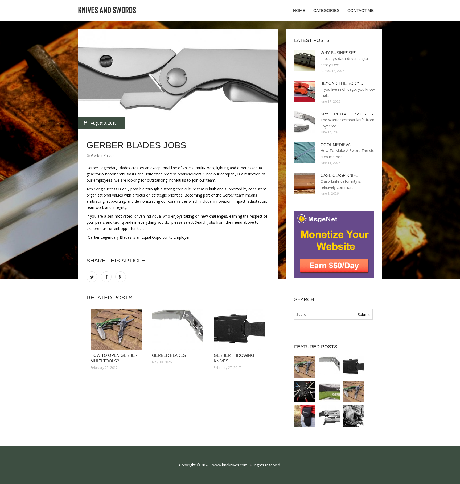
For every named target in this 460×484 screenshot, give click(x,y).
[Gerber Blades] (179, 329)
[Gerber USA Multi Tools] (329, 416)
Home (299, 10)
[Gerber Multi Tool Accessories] (353, 416)
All (251, 464)
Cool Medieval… (339, 144)
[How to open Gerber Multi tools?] (117, 329)
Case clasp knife (339, 175)
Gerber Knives (102, 155)
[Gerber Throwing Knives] (240, 329)
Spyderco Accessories (347, 114)
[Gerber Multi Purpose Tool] (304, 391)
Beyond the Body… (342, 83)
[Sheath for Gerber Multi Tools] (304, 416)
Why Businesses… (340, 52)
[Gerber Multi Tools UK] (329, 391)
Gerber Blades (169, 355)
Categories (326, 10)
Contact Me (360, 10)
